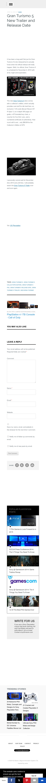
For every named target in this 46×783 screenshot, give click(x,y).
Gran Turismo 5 (18, 101)
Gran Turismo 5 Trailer (22, 185)
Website (10, 412)
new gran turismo (27, 290)
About (10, 743)
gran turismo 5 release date (20, 287)
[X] (19, 780)
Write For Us (24, 621)
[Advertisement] (21, 42)
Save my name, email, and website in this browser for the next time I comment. (21, 428)
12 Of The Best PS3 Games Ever (21, 610)
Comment (10, 358)
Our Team (18, 743)
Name (9, 388)
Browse (10, 4)
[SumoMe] (42, 780)
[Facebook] (11, 780)
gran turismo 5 (17, 282)
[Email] (34, 780)
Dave (20, 12)
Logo (3, 4)
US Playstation (15, 225)
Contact (28, 743)
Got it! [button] (34, 776)
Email (9, 400)
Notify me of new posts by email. (21, 446)
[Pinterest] (27, 780)
